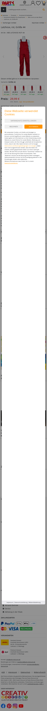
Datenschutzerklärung (20, 602)
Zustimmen (33, 127)
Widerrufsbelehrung (34, 602)
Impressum (10, 602)
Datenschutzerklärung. (11, 163)
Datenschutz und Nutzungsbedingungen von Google (20, 146)
